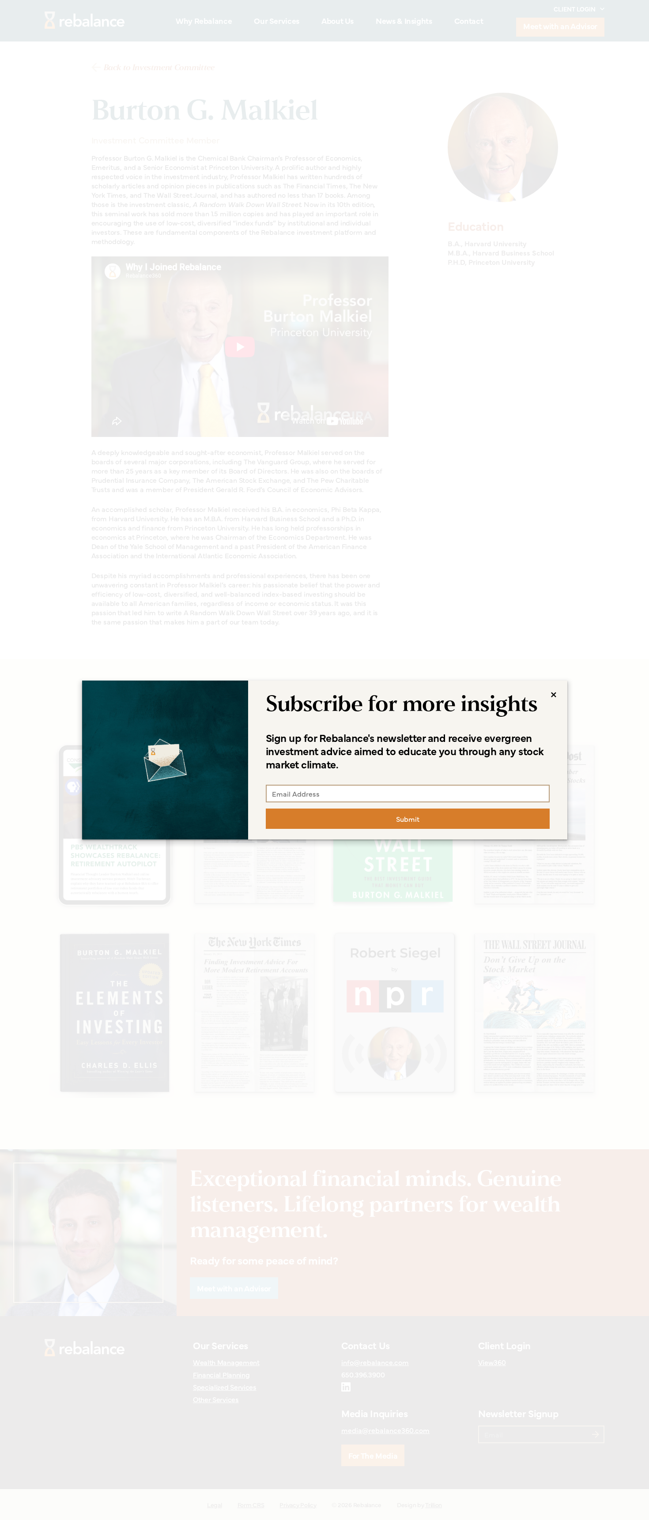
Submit (407, 819)
